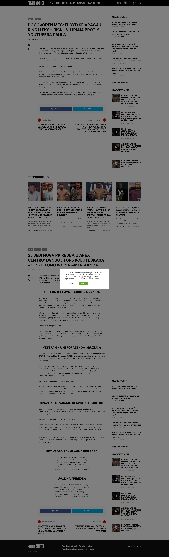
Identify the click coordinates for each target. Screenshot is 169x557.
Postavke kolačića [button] (71, 283)
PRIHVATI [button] (83, 283)
